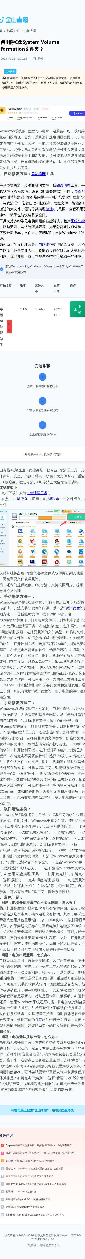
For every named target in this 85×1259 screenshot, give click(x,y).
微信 (49, 209)
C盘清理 (38, 173)
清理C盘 (52, 498)
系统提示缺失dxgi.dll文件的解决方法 (25, 1207)
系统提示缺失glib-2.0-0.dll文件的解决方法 (28, 1199)
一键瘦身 (20, 498)
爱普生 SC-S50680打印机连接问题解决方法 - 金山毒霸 (34, 1168)
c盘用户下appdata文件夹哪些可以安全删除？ (30, 1160)
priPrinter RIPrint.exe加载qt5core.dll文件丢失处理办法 (35, 1214)
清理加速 (13, 31)
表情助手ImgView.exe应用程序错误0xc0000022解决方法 (36, 1184)
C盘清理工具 (37, 492)
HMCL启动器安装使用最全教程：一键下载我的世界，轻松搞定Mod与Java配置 (41, 1153)
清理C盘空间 (73, 608)
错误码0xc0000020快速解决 (21, 1191)
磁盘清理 (63, 185)
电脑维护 (46, 244)
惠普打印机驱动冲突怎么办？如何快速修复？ (29, 1176)
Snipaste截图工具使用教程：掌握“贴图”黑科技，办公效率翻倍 (39, 1145)
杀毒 (38, 1019)
